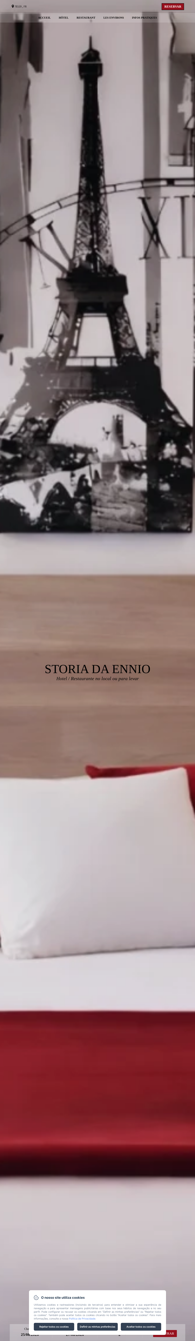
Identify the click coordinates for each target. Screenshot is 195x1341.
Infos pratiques (144, 17)
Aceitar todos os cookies (141, 1326)
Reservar (172, 6)
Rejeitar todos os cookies (54, 1326)
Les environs (113, 17)
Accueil (44, 17)
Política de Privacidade (82, 1318)
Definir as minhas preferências (97, 1326)
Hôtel (64, 17)
